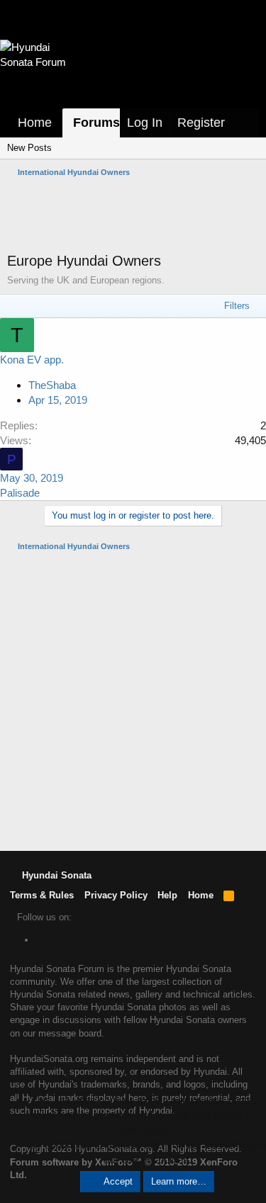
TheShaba (52, 385)
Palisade (20, 493)
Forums (96, 122)
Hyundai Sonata (55, 875)
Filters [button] (237, 305)
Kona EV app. (32, 360)
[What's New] (245, 122)
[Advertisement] (136, 214)
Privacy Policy (116, 895)
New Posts (29, 147)
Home (35, 122)
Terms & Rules (42, 895)
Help (167, 895)
